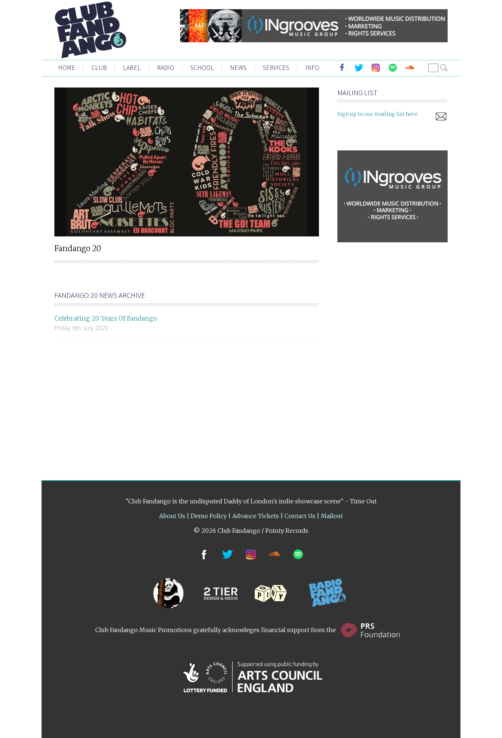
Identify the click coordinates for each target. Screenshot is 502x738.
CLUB (99, 67)
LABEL (132, 67)
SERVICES (276, 67)
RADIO (165, 67)
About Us (172, 516)
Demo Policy (209, 516)
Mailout (332, 516)
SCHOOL (202, 67)
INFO (312, 67)
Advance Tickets (255, 516)
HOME (66, 67)
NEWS (238, 67)
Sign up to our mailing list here (377, 114)
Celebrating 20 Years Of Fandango (105, 318)
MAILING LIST (357, 92)
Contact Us (299, 516)
